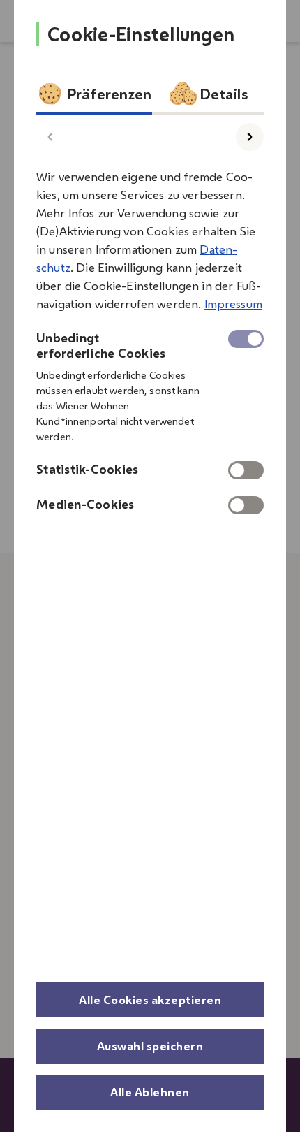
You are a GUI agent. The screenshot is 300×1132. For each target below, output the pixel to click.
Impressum (233, 304)
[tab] (94, 97)
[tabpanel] (150, 336)
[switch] (246, 470)
